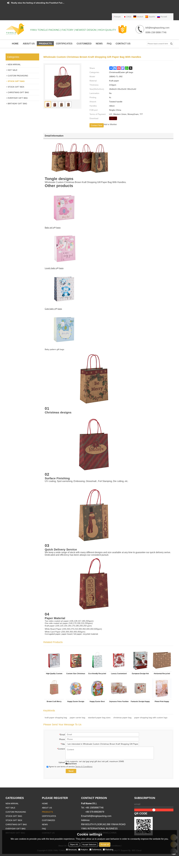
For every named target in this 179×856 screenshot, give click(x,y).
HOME (15, 43)
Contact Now (96, 125)
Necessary (72, 849)
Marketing (109, 849)
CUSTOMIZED (84, 43)
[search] (171, 44)
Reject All (74, 844)
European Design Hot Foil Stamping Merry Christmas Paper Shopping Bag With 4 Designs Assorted (140, 674)
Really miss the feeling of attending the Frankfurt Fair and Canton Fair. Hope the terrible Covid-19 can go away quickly (37, 3)
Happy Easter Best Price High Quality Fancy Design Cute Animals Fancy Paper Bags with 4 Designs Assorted (97, 702)
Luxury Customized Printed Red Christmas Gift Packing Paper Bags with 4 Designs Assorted (119, 674)
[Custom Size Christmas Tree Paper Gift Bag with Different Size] (75, 660)
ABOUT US (29, 43)
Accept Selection (89, 844)
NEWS (99, 43)
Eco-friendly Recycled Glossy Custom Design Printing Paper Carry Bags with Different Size (97, 674)
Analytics (84, 849)
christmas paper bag (122, 717)
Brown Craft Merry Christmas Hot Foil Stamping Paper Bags (54, 702)
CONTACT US (123, 43)
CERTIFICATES (64, 43)
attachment (72, 764)
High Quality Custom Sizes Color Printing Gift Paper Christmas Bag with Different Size (54, 674)
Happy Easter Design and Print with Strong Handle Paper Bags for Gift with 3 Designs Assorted (76, 702)
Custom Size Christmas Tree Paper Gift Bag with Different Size (75, 674)
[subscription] (153, 810)
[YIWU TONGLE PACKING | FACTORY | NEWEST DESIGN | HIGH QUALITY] (61, 29)
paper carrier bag (77, 717)
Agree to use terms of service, (70, 766)
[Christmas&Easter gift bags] (113, 118)
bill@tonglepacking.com (99, 816)
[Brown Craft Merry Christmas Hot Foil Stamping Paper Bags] (54, 688)
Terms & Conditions (83, 766)
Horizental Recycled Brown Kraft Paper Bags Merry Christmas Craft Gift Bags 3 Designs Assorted (162, 674)
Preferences (97, 849)
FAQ (109, 43)
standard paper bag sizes (99, 717)
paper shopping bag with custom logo (150, 717)
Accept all (105, 844)
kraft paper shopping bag (56, 717)
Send (71, 771)
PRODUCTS (45, 43)
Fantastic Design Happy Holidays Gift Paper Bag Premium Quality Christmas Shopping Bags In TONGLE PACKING (140, 702)
